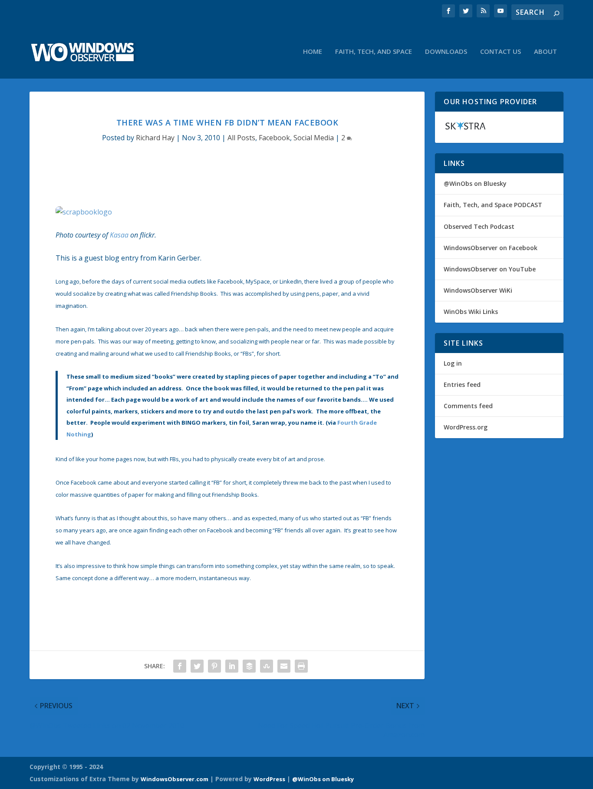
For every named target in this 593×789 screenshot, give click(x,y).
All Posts (241, 137)
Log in (453, 363)
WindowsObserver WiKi (478, 290)
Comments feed (468, 406)
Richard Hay (155, 137)
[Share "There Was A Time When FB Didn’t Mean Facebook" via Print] (301, 666)
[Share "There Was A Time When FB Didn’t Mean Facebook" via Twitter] (197, 666)
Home (312, 52)
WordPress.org (466, 427)
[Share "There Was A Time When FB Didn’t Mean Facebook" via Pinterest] (214, 666)
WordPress (269, 779)
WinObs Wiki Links (471, 311)
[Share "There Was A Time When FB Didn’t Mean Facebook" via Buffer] (249, 666)
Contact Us (500, 52)
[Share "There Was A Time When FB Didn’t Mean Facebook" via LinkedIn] (231, 666)
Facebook (274, 137)
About (545, 52)
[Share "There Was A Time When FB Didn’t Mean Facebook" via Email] (284, 666)
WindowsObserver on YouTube (490, 269)
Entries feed (462, 384)
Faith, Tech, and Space (373, 52)
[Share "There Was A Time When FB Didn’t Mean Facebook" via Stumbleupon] (266, 666)
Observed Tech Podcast (479, 226)
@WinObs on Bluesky (475, 183)
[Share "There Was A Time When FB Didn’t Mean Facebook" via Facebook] (179, 666)
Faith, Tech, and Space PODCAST (493, 205)
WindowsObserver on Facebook (490, 248)
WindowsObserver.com (174, 779)
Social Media (313, 137)
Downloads (446, 52)
